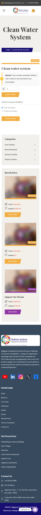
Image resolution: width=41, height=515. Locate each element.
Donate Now (10, 94)
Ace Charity (10, 145)
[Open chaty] (35, 509)
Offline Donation (10, 111)
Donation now (20, 187)
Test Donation (9, 108)
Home (8, 50)
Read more (12, 215)
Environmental (11, 150)
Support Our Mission (14, 297)
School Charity (11, 154)
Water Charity (11, 159)
